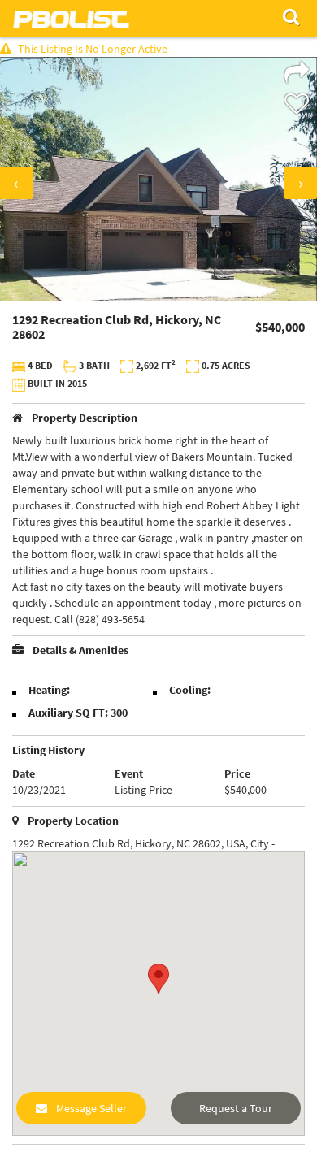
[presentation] (16, 183)
